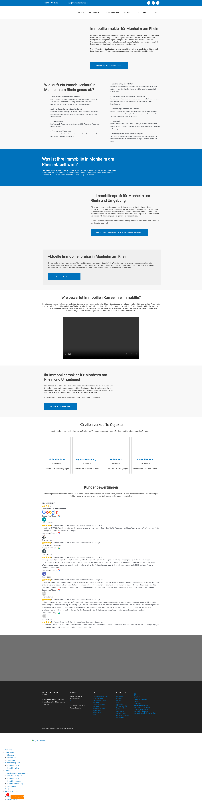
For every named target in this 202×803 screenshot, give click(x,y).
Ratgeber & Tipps (150, 12)
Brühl (135, 694)
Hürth (118, 710)
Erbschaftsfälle (98, 698)
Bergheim (119, 697)
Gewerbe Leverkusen (141, 709)
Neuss (136, 702)
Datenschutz (97, 713)
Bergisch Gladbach (122, 715)
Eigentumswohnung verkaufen (99, 702)
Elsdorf (118, 702)
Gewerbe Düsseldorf (141, 705)
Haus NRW (120, 717)
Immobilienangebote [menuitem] (12, 763)
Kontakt (137, 12)
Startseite (81, 12)
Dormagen (137, 696)
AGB (94, 715)
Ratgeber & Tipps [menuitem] (11, 791)
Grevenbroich (120, 712)
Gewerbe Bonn (121, 714)
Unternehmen (93, 12)
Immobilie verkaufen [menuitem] (14, 776)
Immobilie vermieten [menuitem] (14, 781)
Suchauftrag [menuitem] (11, 786)
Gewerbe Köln (121, 708)
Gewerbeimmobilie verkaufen (99, 706)
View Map (72, 701)
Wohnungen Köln (122, 706)
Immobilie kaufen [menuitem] (13, 765)
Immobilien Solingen (141, 711)
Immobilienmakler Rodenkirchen (145, 713)
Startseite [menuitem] (8, 750)
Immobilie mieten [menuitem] (13, 768)
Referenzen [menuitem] (11, 758)
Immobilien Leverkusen (142, 707)
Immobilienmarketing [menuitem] (15, 784)
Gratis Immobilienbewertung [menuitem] (17, 773)
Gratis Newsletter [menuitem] (13, 799)
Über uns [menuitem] (10, 755)
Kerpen (118, 700)
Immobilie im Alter (99, 709)
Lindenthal (137, 703)
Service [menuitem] (7, 771)
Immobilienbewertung (100, 696)
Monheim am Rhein (140, 700)
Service (127, 12)
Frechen (119, 698)
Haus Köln (119, 704)
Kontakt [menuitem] (7, 789)
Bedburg (137, 698)
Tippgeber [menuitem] (11, 760)
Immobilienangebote (111, 12)
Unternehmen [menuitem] (10, 752)
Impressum (97, 711)
